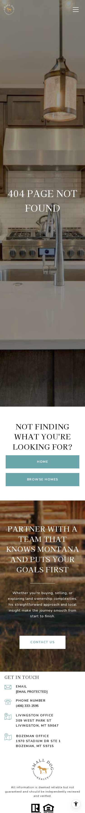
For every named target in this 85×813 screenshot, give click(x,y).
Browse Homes (42, 479)
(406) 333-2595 (27, 706)
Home (42, 462)
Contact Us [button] (42, 642)
